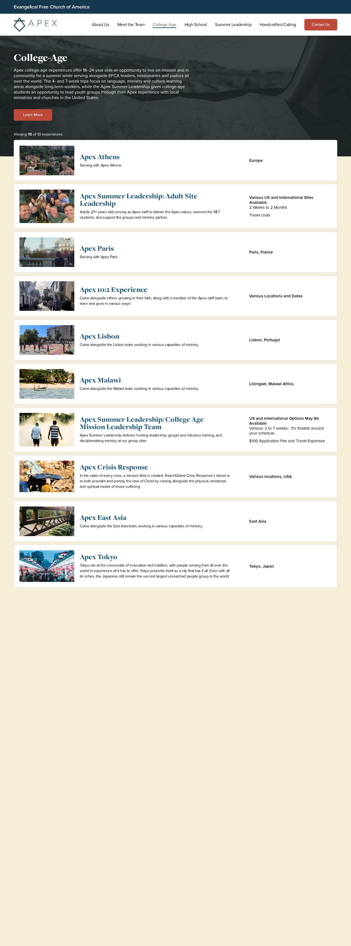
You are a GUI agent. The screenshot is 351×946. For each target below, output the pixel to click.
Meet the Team (131, 24)
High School (196, 24)
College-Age (164, 24)
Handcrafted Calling (278, 24)
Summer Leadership (233, 24)
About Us (100, 24)
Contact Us (321, 24)
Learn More (33, 114)
